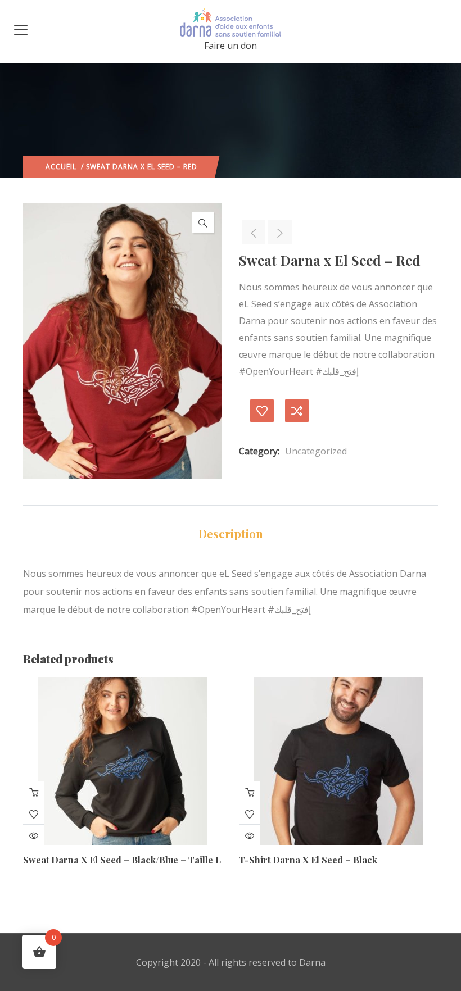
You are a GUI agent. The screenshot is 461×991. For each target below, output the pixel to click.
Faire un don (230, 45)
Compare (297, 410)
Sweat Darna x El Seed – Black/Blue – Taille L (122, 860)
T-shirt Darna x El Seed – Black (308, 860)
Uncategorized (316, 451)
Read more (33, 792)
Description (230, 533)
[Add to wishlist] (262, 410)
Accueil (61, 166)
